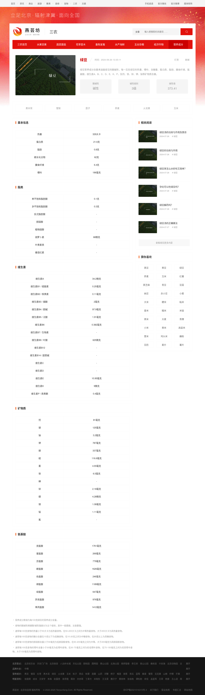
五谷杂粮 (139, 44)
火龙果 (146, 108)
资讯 (22, 3)
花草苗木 (81, 44)
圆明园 (95, 663)
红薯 (181, 276)
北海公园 (115, 663)
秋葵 (87, 673)
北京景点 (16, 663)
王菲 (161, 678)
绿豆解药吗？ (166, 204)
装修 (57, 3)
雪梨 (58, 108)
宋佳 (146, 678)
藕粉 (181, 336)
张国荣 (27, 678)
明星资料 (16, 678)
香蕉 (125, 673)
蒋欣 (73, 678)
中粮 (26, 668)
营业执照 (165, 689)
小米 (146, 327)
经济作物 (159, 44)
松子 (75, 673)
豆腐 (181, 284)
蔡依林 (122, 678)
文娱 (84, 3)
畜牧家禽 (100, 44)
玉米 (176, 108)
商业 (31, 3)
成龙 (35, 678)
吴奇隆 (65, 678)
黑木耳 (29, 108)
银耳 (33, 673)
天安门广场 (42, 663)
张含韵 (130, 678)
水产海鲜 (120, 44)
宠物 (66, 3)
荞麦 (117, 108)
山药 (100, 673)
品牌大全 (16, 668)
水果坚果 (42, 44)
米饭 (181, 310)
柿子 (113, 673)
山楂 (165, 673)
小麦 (181, 293)
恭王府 (135, 663)
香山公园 (144, 663)
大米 (146, 301)
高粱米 (181, 327)
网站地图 (188, 689)
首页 (13, 3)
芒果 (178, 673)
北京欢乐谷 (29, 663)
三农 (75, 3)
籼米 (181, 301)
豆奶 (146, 344)
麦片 (164, 344)
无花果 (158, 673)
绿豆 (176, 136)
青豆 (164, 284)
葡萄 (150, 673)
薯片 (181, 344)
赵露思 (57, 678)
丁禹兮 (88, 678)
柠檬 (171, 673)
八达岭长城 (65, 663)
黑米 (146, 319)
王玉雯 (105, 678)
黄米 (164, 327)
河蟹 (106, 673)
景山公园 (104, 663)
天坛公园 (77, 663)
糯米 (164, 310)
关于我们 (154, 689)
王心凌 (175, 678)
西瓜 (81, 673)
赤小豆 (164, 293)
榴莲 (119, 673)
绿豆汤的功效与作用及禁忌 (173, 132)
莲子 (88, 108)
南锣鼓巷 (125, 663)
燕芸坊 (15, 689)
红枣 (39, 673)
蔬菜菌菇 (61, 44)
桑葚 (144, 673)
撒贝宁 (114, 678)
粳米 (164, 301)
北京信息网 (26, 689)
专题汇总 (177, 689)
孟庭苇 (154, 678)
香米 (146, 310)
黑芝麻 (146, 284)
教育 (48, 3)
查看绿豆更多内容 (164, 242)
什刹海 (162, 663)
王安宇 (42, 678)
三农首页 (22, 44)
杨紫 (167, 678)
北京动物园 (172, 663)
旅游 (40, 3)
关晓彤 (97, 678)
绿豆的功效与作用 (169, 150)
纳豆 (146, 293)
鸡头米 (164, 336)
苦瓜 (132, 673)
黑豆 (146, 267)
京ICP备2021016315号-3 (135, 689)
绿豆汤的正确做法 (169, 223)
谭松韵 (139, 678)
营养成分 (178, 44)
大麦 (164, 319)
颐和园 (86, 663)
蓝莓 (138, 673)
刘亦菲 (80, 678)
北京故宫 (54, 663)
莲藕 (94, 673)
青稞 (181, 319)
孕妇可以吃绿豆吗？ (170, 186)
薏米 (146, 336)
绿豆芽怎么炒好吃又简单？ (173, 168)
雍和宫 (154, 663)
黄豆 (164, 267)
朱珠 (50, 678)
